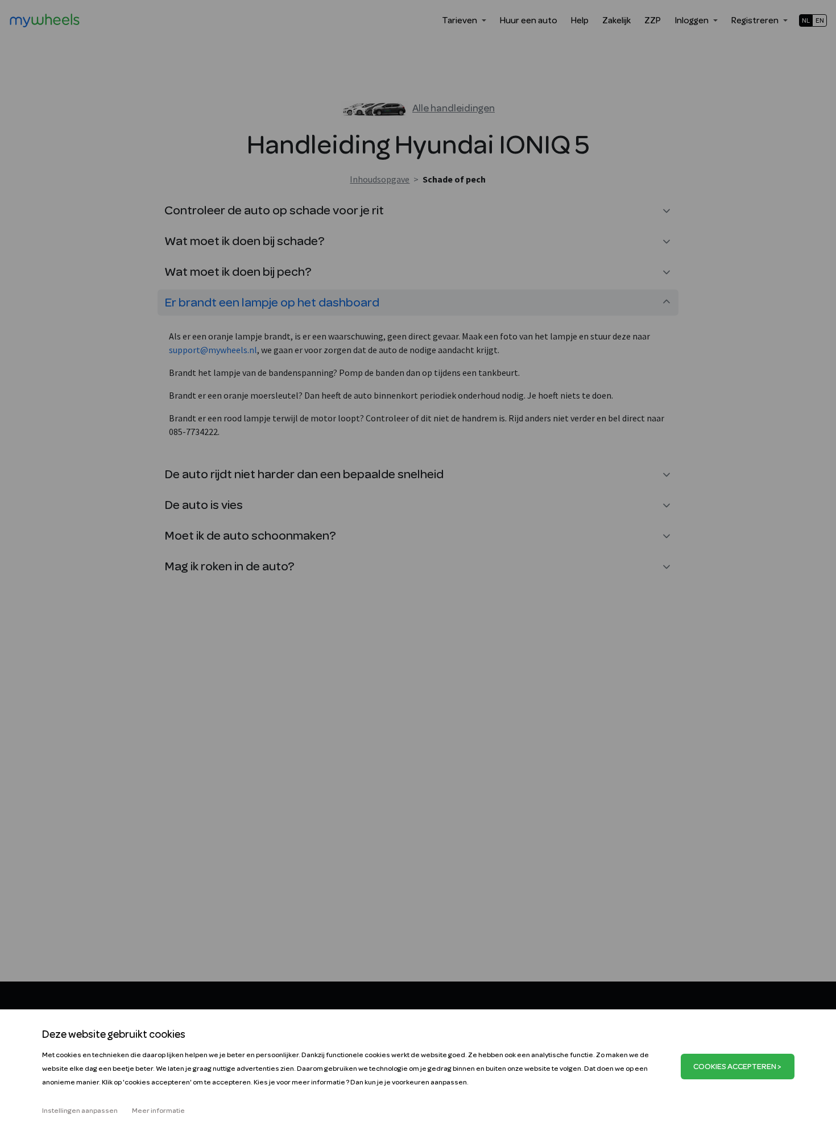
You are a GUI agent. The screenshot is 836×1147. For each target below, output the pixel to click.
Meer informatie (158, 1111)
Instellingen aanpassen (80, 1111)
